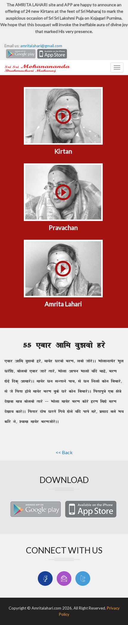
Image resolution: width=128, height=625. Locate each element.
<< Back (64, 452)
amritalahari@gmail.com (41, 45)
